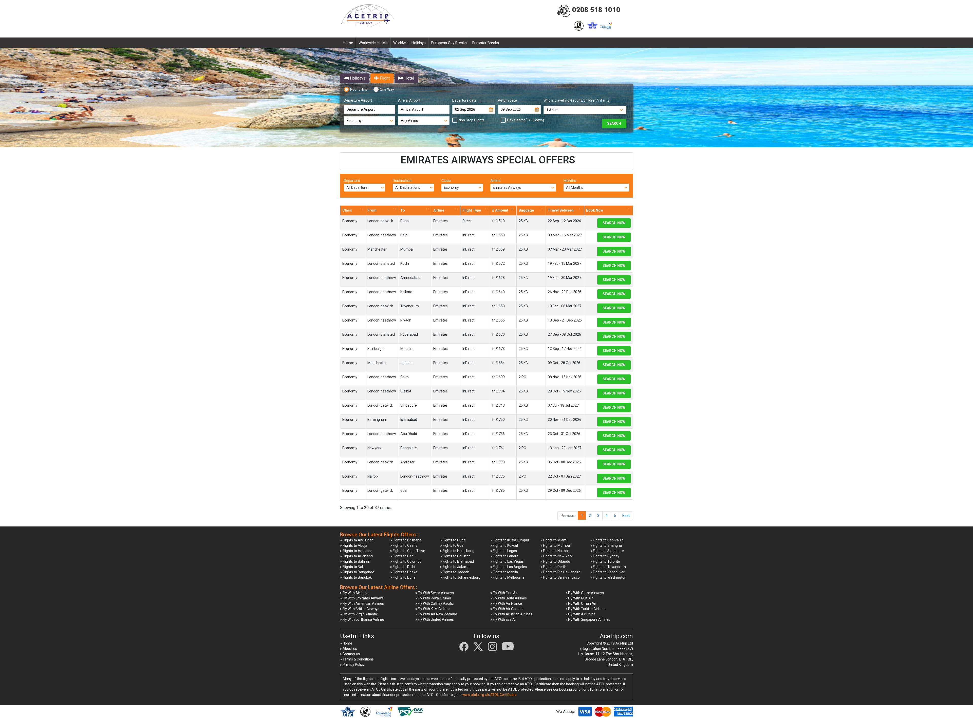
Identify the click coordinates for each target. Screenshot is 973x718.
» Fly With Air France (506, 603)
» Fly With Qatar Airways (585, 593)
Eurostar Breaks (485, 43)
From (372, 210)
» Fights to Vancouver (607, 572)
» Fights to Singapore (607, 551)
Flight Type (471, 210)
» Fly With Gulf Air (579, 598)
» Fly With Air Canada (506, 609)
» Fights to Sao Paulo (607, 540)
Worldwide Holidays (409, 43)
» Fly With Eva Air (503, 619)
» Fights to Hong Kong (457, 551)
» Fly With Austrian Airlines (511, 614)
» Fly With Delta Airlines (508, 598)
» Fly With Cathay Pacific (434, 603)
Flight (384, 78)
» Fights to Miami (553, 540)
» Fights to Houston (455, 556)
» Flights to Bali (352, 567)
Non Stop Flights (471, 120)
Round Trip (358, 89)
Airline (495, 180)
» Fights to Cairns (403, 545)
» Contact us (350, 654)
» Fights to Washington (608, 577)
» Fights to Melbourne (507, 577)
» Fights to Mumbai (555, 545)
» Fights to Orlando (555, 561)
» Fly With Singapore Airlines (588, 619)
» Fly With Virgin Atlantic (359, 614)
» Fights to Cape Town (407, 551)
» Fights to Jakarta (455, 567)
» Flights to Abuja (353, 545)
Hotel (408, 78)
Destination (402, 180)
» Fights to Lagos (503, 551)
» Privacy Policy (352, 665)
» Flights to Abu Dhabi (357, 540)
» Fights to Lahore (504, 556)
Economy (349, 221)
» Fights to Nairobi (554, 551)
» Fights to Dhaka (403, 572)
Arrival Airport (409, 100)
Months (570, 180)
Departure (352, 180)
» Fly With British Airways (359, 609)
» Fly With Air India (354, 593)
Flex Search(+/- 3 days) (525, 120)
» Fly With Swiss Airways (434, 593)
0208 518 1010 (596, 10)
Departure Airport (358, 100)
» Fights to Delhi (402, 567)
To (402, 210)
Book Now (594, 210)
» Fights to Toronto (605, 561)
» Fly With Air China (580, 614)
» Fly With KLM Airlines (432, 609)
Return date (507, 100)
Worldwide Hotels (373, 43)
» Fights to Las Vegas (507, 561)
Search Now (614, 223)
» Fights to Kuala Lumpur (509, 540)
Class (446, 180)
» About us (348, 649)
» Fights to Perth (553, 567)
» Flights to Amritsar (356, 551)
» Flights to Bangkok (356, 577)
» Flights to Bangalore (357, 572)
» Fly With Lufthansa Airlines (362, 619)
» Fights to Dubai (453, 540)
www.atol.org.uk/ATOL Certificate (489, 695)
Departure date (464, 100)
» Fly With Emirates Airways (362, 598)
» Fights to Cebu (403, 556)
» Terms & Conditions (357, 659)
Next (626, 516)
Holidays (357, 78)
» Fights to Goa (451, 545)
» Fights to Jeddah (454, 572)
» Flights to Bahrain (355, 561)
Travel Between (561, 210)
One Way (387, 89)
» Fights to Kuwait (504, 545)
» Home (346, 643)
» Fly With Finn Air (504, 593)
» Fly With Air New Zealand (436, 614)
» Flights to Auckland (356, 556)
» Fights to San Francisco (560, 577)
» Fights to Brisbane (405, 540)
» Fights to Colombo (406, 561)
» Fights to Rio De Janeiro (560, 572)
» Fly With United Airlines (434, 619)
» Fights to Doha (403, 577)
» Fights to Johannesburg (460, 577)
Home (348, 43)
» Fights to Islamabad (457, 561)
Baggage (526, 210)
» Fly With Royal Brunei (433, 598)
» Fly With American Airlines (362, 603)
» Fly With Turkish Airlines (585, 609)
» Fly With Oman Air (581, 603)
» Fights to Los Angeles (508, 567)
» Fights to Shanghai (606, 545)
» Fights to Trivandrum (608, 567)
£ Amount (500, 210)
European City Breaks (449, 43)
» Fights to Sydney (604, 556)
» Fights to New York (556, 556)
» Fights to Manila (504, 572)
